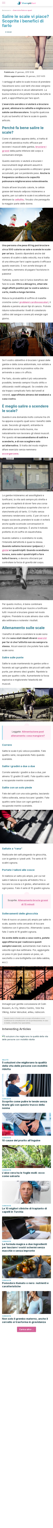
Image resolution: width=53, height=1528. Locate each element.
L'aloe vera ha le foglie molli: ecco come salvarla (23, 1174)
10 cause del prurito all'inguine (21, 1140)
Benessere (6, 10)
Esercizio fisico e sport (22, 10)
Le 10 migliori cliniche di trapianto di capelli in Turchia (24, 1210)
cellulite (19, 199)
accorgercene (10, 453)
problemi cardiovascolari (34, 302)
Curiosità (6, 1099)
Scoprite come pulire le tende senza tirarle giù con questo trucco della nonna (24, 1105)
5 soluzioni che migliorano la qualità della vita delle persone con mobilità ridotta (24, 1066)
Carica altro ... (26, 1329)
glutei (5, 550)
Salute (5, 1060)
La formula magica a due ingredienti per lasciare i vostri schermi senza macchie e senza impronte (24, 1247)
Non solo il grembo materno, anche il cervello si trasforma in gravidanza (25, 1320)
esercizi (42, 638)
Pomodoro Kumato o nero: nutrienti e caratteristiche (25, 1285)
